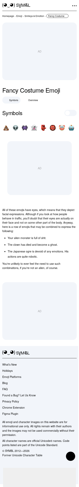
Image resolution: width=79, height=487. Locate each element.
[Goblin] (43, 127)
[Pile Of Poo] (6, 127)
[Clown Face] (62, 127)
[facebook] (74, 353)
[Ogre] (53, 127)
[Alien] (15, 127)
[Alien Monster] (25, 127)
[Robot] (71, 127)
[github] (67, 353)
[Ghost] (34, 127)
